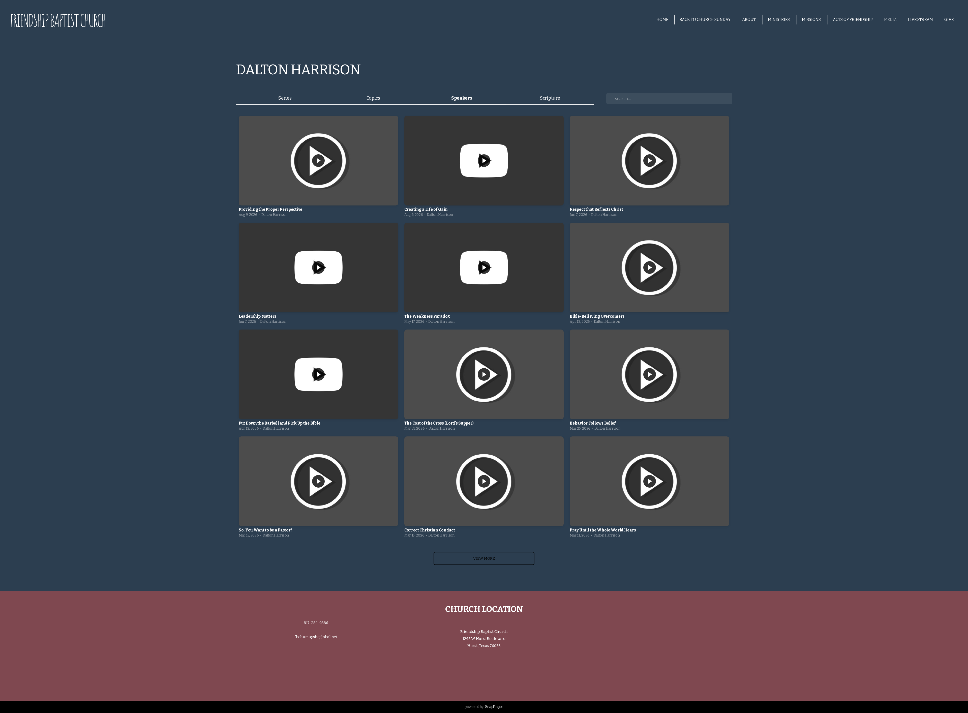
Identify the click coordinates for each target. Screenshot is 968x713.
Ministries (779, 19)
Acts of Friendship (853, 19)
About (749, 19)
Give (949, 19)
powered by (484, 707)
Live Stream (920, 19)
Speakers (461, 98)
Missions (812, 19)
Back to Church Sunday (705, 19)
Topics (373, 98)
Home (662, 19)
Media (890, 19)
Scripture (550, 98)
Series (284, 98)
